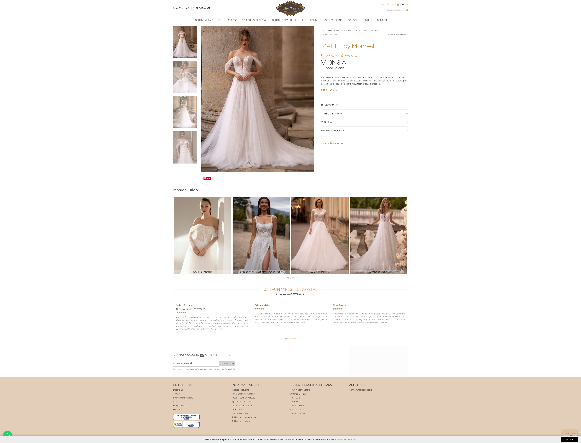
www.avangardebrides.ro (360, 390)
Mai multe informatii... (347, 439)
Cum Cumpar (238, 409)
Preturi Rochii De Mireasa (243, 398)
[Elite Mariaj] (290, 8)
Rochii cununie (310, 20)
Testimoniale (296, 401)
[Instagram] (383, 4)
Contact (382, 20)
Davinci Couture (297, 413)
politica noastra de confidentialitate (221, 369)
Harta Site (177, 409)
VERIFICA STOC (330, 122)
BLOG (405, 4)
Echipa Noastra (180, 405)
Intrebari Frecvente (240, 390)
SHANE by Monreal (330, 34)
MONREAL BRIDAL (353, 30)
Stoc (175, 401)
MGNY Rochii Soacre (300, 390)
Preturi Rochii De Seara (242, 405)
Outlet (368, 20)
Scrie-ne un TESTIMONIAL (290, 294)
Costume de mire (333, 20)
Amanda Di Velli (298, 394)
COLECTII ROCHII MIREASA (332, 30)
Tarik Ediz (295, 398)
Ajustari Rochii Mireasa (242, 401)
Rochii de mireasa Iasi (183, 398)
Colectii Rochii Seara (254, 20)
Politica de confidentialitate (244, 417)
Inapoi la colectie (332, 143)
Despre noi (178, 390)
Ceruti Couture (297, 409)
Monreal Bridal (297, 405)
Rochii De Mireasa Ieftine (243, 394)
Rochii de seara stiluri (283, 20)
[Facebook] (388, 4)
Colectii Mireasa (227, 20)
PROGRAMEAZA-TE (332, 130)
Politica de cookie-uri (241, 421)
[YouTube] (398, 4)
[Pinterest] (393, 4)
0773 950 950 (351, 55)
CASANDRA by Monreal (397, 34)
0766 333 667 (183, 8)
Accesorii (353, 20)
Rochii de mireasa (203, 20)
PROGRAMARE (202, 8)
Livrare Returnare (240, 413)
